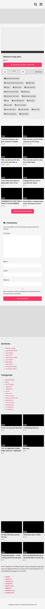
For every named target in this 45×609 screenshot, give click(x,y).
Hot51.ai (8, 579)
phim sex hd (30, 87)
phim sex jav (9, 396)
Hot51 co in (9, 586)
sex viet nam (21, 105)
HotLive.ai (9, 581)
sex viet (32, 100)
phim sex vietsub (12, 92)
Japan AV (8, 386)
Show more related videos (22, 211)
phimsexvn (9, 400)
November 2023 (10, 369)
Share (39, 72)
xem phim (24, 114)
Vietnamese (9, 405)
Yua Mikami (9, 407)
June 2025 (9, 353)
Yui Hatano (9, 409)
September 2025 (11, 351)
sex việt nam (10, 109)
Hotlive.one (9, 593)
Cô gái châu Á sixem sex (14, 83)
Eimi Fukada (9, 384)
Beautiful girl (9, 380)
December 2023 (11, 366)
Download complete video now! (23, 65)
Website (6, 280)
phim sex (18, 87)
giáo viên (31, 83)
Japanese (8, 389)
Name (6, 261)
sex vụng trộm (11, 114)
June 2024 (9, 360)
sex (7, 100)
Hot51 (3, 566)
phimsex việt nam (12, 78)
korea (7, 391)
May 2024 (8, 362)
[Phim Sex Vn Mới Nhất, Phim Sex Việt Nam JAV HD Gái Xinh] (17, 3)
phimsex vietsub (29, 96)
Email (5, 271)
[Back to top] (41, 604)
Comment (6, 233)
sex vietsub (24, 109)
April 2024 (8, 364)
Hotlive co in (10, 590)
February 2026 (10, 348)
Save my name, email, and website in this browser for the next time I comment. (22, 293)
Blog (7, 382)
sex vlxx (36, 109)
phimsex (26, 92)
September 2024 (11, 357)
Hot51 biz (8, 583)
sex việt (9, 105)
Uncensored (9, 402)
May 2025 (8, 355)
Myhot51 (8, 588)
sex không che (19, 100)
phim (8, 87)
